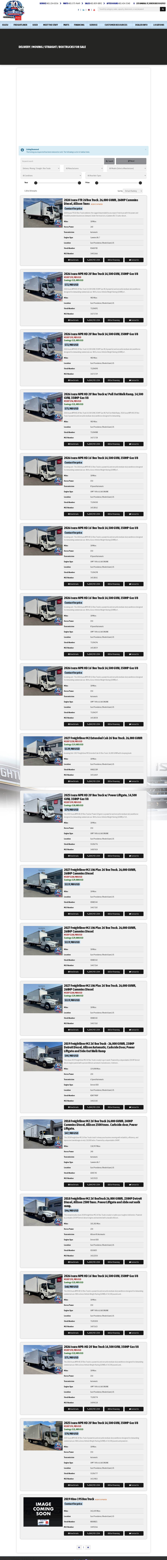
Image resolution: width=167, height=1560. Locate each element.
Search (110, 161)
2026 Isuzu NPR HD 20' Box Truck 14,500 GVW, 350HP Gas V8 (101, 274)
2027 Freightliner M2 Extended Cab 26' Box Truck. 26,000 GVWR (103, 738)
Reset (132, 161)
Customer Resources (116, 24)
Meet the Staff (50, 24)
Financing (79, 24)
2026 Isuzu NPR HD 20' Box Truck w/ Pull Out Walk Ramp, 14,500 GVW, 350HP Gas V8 (103, 396)
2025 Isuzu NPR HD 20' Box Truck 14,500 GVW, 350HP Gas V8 (101, 1423)
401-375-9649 (71, 3)
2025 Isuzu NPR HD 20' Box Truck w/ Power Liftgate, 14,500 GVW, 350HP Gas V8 (100, 797)
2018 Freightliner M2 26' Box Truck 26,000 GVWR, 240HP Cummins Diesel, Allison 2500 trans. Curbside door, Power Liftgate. (100, 1124)
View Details (74, 260)
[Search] (163, 9)
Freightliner (20, 24)
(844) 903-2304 (94, 260)
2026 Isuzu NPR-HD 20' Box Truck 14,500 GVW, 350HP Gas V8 (101, 1347)
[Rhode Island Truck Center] (13, 10)
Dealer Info (141, 24)
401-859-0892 (93, 3)
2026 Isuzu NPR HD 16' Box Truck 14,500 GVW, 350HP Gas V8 (101, 458)
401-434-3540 (118, 3)
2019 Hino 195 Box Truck (79, 1499)
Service (93, 24)
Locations (158, 24)
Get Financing (115, 260)
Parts (66, 24)
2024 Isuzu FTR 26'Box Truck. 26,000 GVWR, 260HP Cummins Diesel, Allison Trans (101, 202)
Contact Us (135, 260)
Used (35, 24)
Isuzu (5, 24)
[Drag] (35, 182)
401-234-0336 (49, 3)
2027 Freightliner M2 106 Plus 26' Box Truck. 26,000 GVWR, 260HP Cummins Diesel (100, 871)
